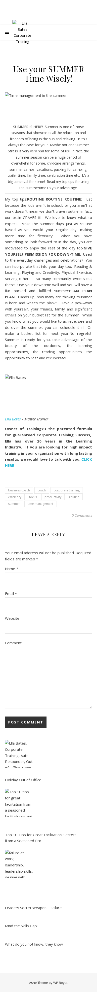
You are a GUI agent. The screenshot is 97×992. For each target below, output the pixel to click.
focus (33, 497)
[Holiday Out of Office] (19, 754)
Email (11, 593)
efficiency (14, 497)
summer (14, 504)
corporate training (67, 490)
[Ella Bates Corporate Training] (22, 32)
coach (42, 490)
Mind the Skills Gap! (21, 925)
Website (12, 618)
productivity (53, 497)
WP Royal (60, 982)
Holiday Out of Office (23, 779)
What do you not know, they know (34, 944)
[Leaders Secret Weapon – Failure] (19, 864)
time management (40, 504)
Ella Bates (13, 418)
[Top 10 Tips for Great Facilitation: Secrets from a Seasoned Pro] (19, 803)
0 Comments (82, 515)
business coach (19, 490)
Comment (13, 642)
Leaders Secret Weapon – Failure (33, 907)
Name (11, 568)
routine (74, 497)
